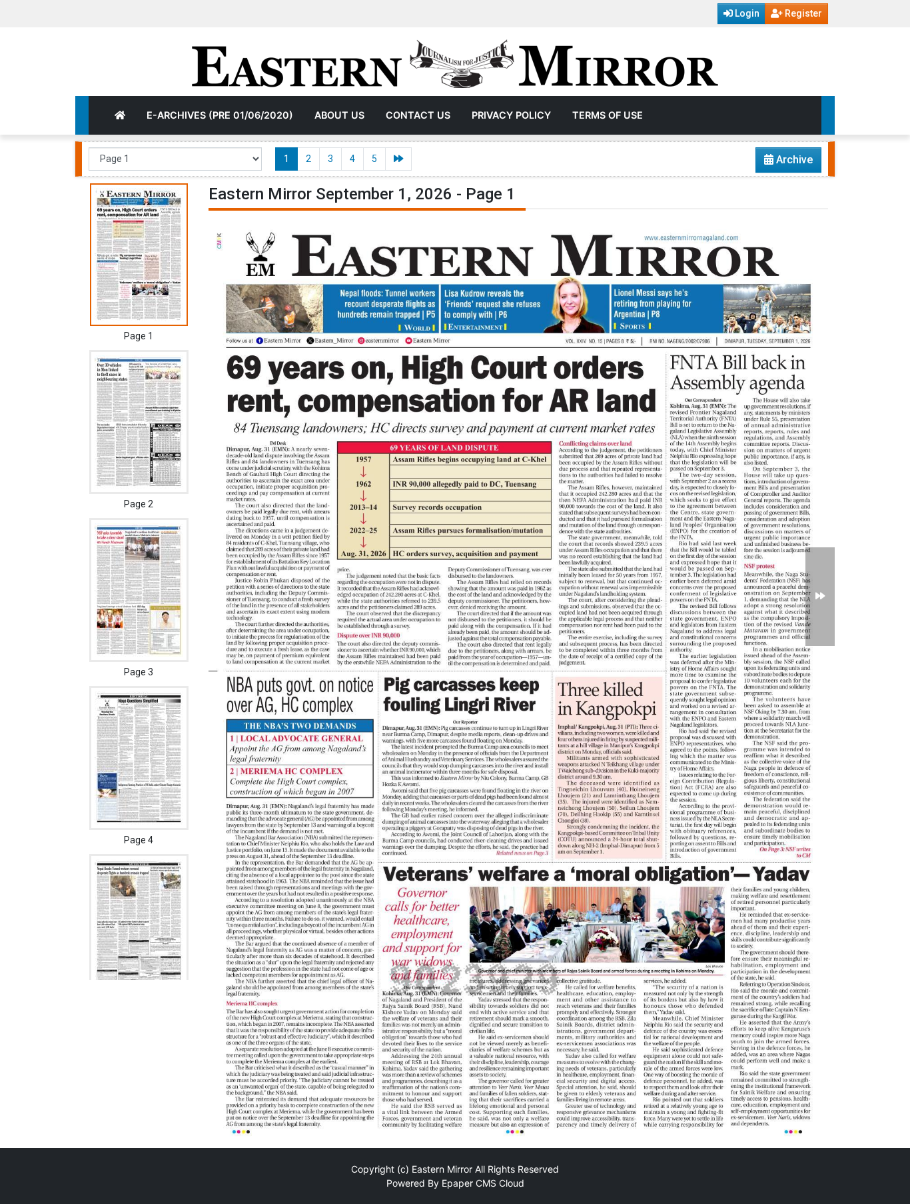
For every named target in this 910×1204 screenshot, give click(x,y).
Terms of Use (607, 115)
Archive (793, 159)
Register (802, 13)
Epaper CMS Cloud (483, 1183)
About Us (339, 115)
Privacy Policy (511, 115)
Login (746, 13)
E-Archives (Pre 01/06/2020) (220, 115)
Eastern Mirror (442, 1169)
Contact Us (418, 115)
